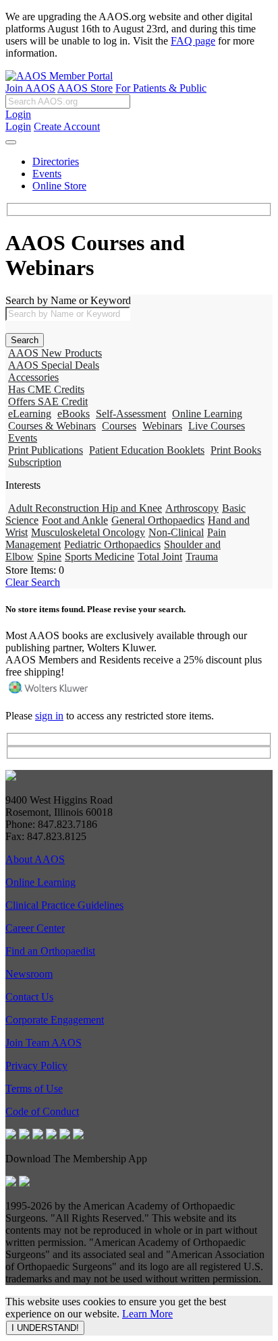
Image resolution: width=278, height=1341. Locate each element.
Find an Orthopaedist (50, 951)
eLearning (29, 413)
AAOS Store (85, 88)
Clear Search (32, 582)
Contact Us (29, 997)
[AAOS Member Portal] (59, 76)
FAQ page (193, 41)
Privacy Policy (36, 1065)
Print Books (236, 450)
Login (18, 114)
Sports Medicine (99, 556)
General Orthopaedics (157, 520)
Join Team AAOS (43, 1042)
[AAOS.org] (10, 777)
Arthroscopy (192, 508)
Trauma (202, 556)
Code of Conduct (42, 1111)
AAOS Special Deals (53, 365)
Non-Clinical (176, 532)
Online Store (59, 185)
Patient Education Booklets (146, 450)
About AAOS (35, 859)
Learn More (147, 1313)
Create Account (67, 126)
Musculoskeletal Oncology (88, 532)
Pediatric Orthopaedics (112, 544)
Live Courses (216, 425)
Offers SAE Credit (48, 401)
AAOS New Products (55, 353)
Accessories (33, 377)
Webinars (162, 425)
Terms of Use (34, 1088)
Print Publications (45, 450)
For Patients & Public (160, 88)
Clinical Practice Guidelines (64, 905)
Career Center (35, 928)
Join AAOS (30, 88)
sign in (49, 715)
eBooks (73, 413)
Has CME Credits (46, 389)
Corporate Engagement (54, 1019)
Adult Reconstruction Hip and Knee (85, 508)
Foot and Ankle (75, 520)
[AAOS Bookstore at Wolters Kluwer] (49, 692)
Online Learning (207, 413)
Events (46, 173)
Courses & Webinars (52, 425)
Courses (119, 425)
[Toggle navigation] (10, 142)
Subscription (34, 462)
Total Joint (160, 556)
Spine (49, 556)
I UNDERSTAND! (45, 1328)
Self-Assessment (131, 413)
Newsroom (29, 974)
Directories (55, 161)
